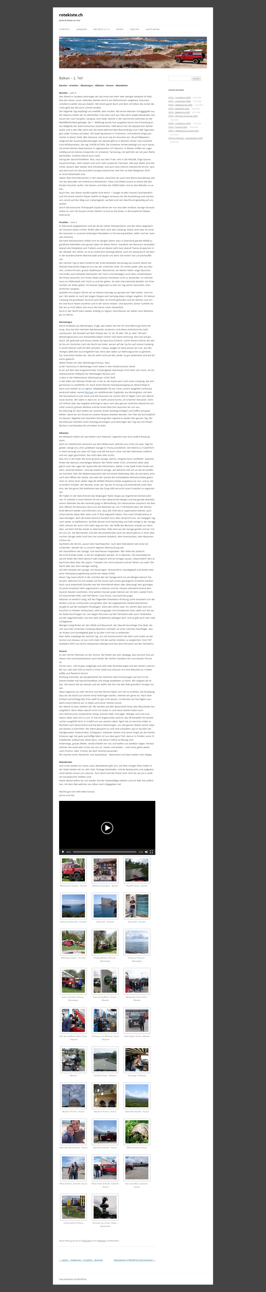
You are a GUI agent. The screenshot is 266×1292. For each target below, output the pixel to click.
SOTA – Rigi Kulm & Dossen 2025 (183, 116)
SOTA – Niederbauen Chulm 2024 (183, 130)
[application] (107, 828)
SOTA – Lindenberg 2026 (179, 101)
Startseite (64, 29)
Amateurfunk (152, 29)
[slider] (104, 852)
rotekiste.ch (71, 15)
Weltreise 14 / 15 (101, 29)
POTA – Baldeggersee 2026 (180, 105)
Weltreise (101, 1240)
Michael (89, 392)
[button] (107, 828)
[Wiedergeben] (63, 851)
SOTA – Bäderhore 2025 (179, 112)
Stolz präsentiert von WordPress (73, 1279)
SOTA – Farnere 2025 (177, 127)
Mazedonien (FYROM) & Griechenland (134, 1260)
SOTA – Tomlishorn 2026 (179, 97)
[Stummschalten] (146, 851)
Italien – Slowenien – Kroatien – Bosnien (81, 1260)
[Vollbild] (151, 851)
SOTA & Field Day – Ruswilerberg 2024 (185, 138)
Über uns (134, 29)
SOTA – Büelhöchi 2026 (178, 108)
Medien (119, 29)
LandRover (81, 29)
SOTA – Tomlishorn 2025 (179, 123)
